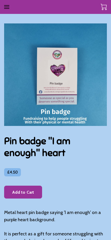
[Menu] (6, 7)
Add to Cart (23, 192)
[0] (104, 7)
